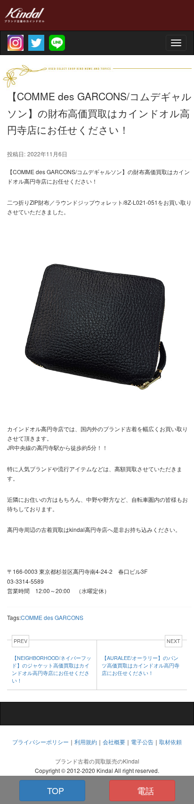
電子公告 (142, 742)
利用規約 (85, 742)
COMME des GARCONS (52, 617)
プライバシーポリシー (40, 742)
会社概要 (114, 742)
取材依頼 (170, 742)
